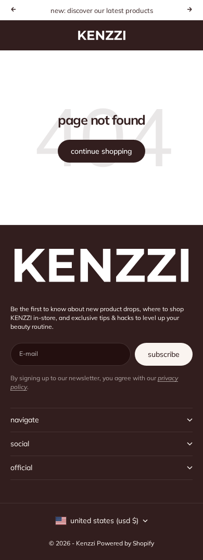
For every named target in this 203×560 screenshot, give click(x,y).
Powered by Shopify (125, 543)
